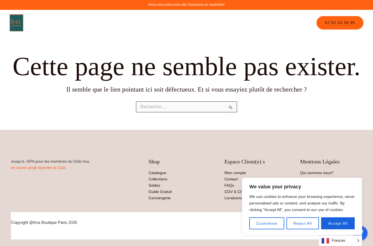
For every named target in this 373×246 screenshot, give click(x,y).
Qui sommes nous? (317, 173)
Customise (266, 223)
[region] (302, 206)
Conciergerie (160, 198)
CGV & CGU (235, 191)
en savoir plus (23, 167)
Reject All (302, 223)
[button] (339, 23)
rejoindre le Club (51, 167)
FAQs (229, 185)
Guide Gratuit (160, 191)
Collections (158, 179)
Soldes (154, 185)
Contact (231, 179)
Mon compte (235, 173)
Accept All (338, 223)
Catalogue (157, 173)
